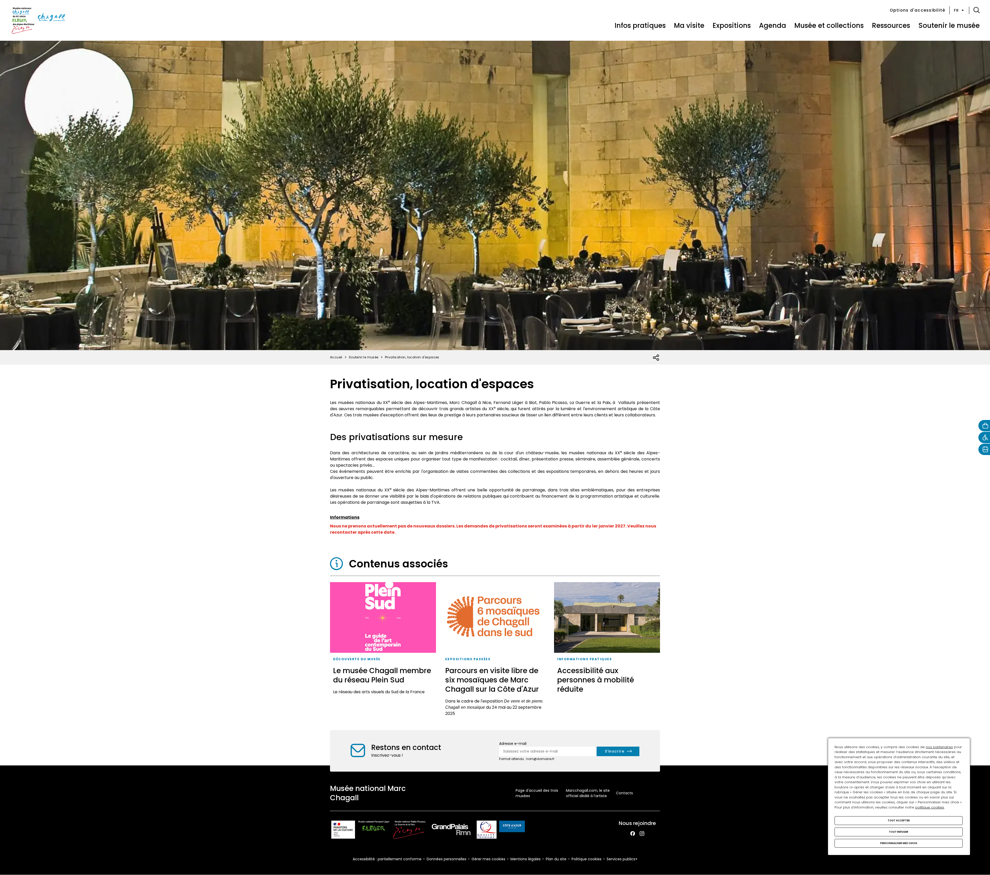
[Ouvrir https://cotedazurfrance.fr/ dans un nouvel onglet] (512, 827)
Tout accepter (899, 820)
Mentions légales (525, 859)
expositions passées (468, 659)
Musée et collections (829, 25)
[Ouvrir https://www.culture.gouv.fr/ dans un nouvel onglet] (343, 830)
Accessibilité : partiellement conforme (387, 859)
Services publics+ (622, 859)
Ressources (891, 25)
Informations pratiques (584, 659)
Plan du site (556, 859)
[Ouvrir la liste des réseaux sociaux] (656, 358)
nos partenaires (939, 747)
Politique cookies (586, 859)
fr (956, 10)
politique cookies (929, 807)
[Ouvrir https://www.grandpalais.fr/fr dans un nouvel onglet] (451, 830)
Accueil (336, 357)
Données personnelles (446, 859)
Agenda (772, 25)
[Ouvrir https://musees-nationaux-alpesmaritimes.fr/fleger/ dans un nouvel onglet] (374, 830)
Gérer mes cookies (488, 859)
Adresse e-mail (512, 743)
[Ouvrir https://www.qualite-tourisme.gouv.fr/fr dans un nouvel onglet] (487, 830)
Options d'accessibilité (917, 10)
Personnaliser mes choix (898, 843)
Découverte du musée (357, 659)
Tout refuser (898, 832)
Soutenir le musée (949, 25)
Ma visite (689, 25)
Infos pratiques (640, 25)
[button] (977, 10)
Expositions (732, 25)
